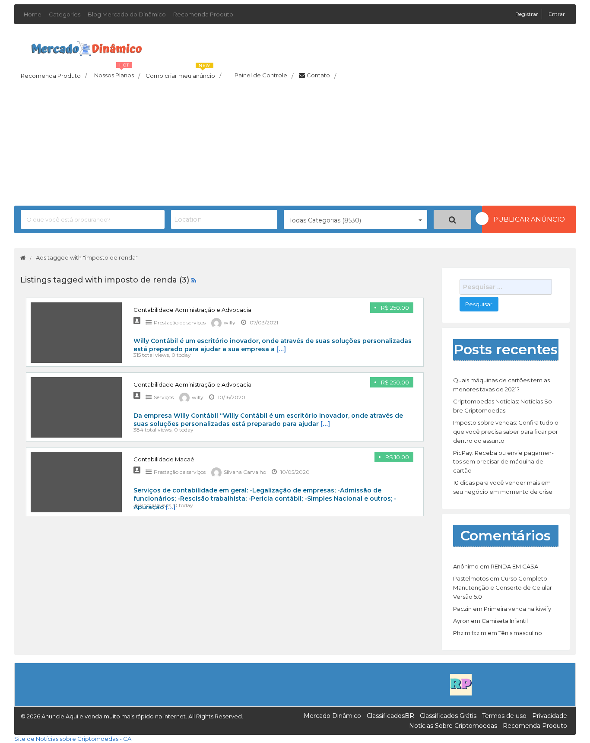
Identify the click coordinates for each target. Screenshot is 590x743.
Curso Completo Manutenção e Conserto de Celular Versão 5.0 (502, 587)
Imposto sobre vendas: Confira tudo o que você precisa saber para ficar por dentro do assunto (505, 431)
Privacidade (549, 716)
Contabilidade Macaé (163, 459)
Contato (321, 75)
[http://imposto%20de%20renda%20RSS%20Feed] (193, 280)
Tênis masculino (520, 632)
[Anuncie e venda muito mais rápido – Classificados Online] (86, 47)
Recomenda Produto (203, 14)
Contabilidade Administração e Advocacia (192, 309)
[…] (281, 349)
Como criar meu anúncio (183, 73)
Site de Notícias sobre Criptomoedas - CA (72, 738)
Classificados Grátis (448, 716)
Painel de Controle (264, 75)
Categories (64, 14)
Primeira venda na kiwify (517, 608)
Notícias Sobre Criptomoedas (453, 726)
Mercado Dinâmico (332, 716)
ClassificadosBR (390, 716)
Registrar (527, 14)
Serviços (164, 397)
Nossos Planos (117, 73)
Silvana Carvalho (245, 472)
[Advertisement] (295, 145)
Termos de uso (504, 716)
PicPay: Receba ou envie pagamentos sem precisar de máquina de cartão (503, 461)
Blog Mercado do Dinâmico (127, 14)
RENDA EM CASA (514, 566)
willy (229, 322)
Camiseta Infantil (505, 620)
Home (32, 14)
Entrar (557, 14)
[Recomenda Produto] (461, 684)
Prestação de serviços (180, 322)
